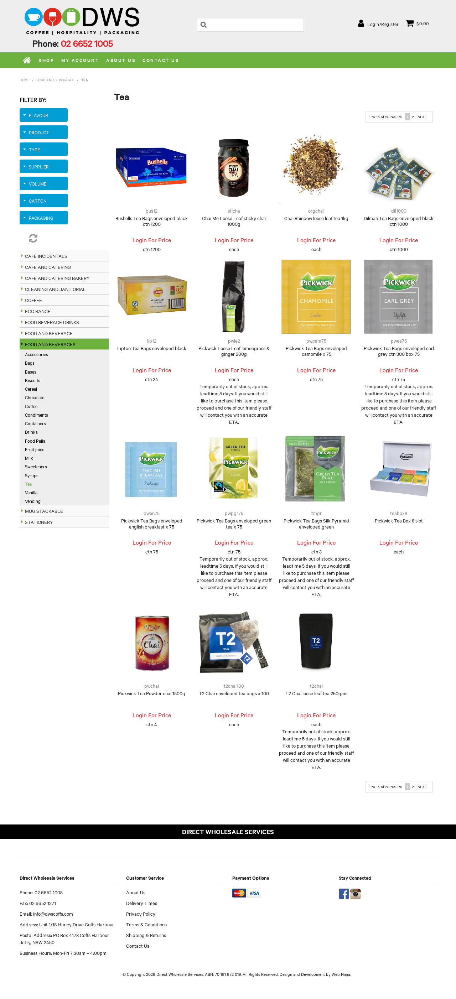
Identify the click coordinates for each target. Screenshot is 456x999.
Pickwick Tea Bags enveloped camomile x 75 (316, 351)
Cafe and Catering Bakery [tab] (57, 278)
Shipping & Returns (146, 935)
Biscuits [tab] (32, 380)
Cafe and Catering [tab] (48, 267)
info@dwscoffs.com (53, 913)
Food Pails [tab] (35, 440)
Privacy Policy (140, 913)
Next (422, 116)
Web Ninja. (341, 974)
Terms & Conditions (146, 924)
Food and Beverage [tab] (49, 333)
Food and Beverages (55, 79)
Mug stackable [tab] (44, 511)
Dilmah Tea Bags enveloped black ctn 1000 (399, 221)
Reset (44, 238)
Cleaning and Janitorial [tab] (55, 289)
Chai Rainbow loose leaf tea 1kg (316, 218)
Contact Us (160, 60)
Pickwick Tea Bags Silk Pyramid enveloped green (316, 523)
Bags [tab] (30, 362)
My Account (80, 60)
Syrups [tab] (31, 475)
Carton (38, 200)
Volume (37, 183)
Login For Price (152, 240)
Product (39, 132)
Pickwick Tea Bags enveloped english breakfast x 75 (151, 523)
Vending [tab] (33, 501)
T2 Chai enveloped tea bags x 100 (234, 693)
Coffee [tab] (33, 300)
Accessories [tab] (36, 354)
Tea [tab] (28, 483)
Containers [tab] (35, 423)
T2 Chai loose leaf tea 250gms (316, 693)
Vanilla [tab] (31, 492)
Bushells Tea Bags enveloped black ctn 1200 (151, 221)
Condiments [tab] (36, 414)
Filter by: (33, 99)
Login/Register (383, 23)
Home (27, 60)
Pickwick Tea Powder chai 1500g (151, 693)
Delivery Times (141, 903)
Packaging (41, 217)
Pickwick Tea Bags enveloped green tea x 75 (234, 523)
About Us (135, 892)
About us (120, 60)
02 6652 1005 (87, 43)
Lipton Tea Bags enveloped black (151, 348)
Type (34, 149)
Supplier (39, 166)
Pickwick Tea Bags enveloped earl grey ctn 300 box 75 (399, 351)
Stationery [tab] (39, 522)
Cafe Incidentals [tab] (46, 256)
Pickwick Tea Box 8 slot (399, 520)
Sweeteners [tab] (36, 466)
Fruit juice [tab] (34, 449)
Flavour (38, 115)
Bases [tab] (30, 371)
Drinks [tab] (31, 431)
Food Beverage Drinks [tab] (52, 322)
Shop (46, 60)
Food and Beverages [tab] (50, 344)
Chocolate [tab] (34, 397)
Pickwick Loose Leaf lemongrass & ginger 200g (234, 351)
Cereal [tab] (31, 388)
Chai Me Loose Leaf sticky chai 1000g (234, 221)
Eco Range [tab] (38, 311)
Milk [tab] (29, 457)
